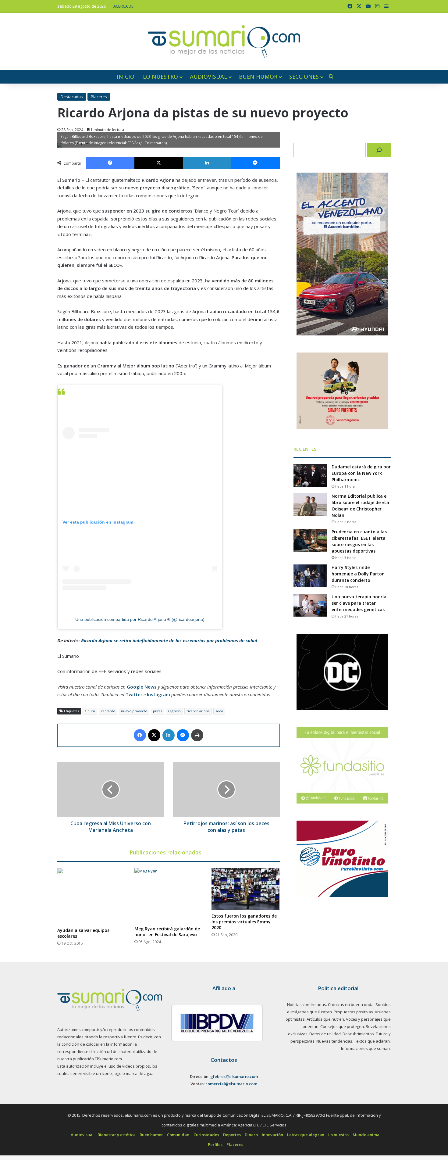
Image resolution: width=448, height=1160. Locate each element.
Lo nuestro (160, 76)
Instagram (158, 694)
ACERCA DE (123, 6)
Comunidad (178, 1134)
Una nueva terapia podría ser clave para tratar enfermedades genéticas (359, 603)
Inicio (125, 76)
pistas (157, 711)
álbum (90, 711)
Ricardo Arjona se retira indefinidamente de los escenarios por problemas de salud (169, 640)
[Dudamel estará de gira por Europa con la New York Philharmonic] (310, 475)
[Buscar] (379, 150)
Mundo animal (367, 1134)
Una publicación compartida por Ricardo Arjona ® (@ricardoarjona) (139, 619)
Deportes (232, 1134)
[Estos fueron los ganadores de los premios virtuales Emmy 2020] (245, 889)
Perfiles (215, 1144)
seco (219, 711)
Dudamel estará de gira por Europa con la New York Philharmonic (361, 473)
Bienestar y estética (117, 1134)
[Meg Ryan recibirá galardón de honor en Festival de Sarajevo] (168, 895)
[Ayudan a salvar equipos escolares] (91, 896)
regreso (174, 711)
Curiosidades (206, 1134)
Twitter (134, 694)
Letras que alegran (305, 1134)
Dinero (251, 1134)
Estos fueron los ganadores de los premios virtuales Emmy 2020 (244, 921)
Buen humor (258, 76)
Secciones (304, 76)
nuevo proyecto (134, 711)
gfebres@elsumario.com (234, 1076)
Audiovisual (208, 76)
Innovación (272, 1134)
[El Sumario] (224, 41)
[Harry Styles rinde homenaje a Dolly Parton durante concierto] (310, 575)
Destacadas (72, 96)
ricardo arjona (198, 711)
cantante (108, 711)
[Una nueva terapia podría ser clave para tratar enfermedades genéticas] (310, 605)
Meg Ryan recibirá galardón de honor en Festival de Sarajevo (167, 931)
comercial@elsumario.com (231, 1084)
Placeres (99, 96)
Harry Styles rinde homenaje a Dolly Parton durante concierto (358, 573)
